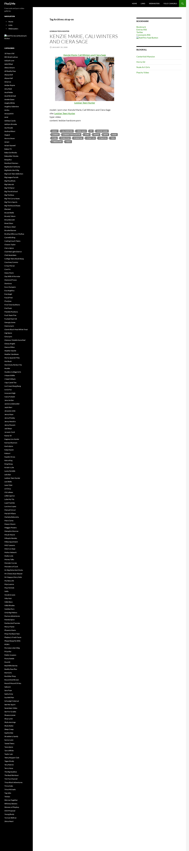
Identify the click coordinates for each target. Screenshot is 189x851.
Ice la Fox (8, 389)
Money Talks (9, 559)
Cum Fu (7, 269)
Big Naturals (9, 184)
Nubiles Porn (9, 609)
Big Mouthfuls (9, 181)
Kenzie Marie (102, 131)
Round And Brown (11, 680)
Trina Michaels (10, 789)
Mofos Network (10, 552)
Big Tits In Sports (10, 202)
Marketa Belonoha (11, 517)
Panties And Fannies (12, 623)
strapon (103, 138)
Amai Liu (7, 82)
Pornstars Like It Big (12, 648)
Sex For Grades (10, 711)
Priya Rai (7, 651)
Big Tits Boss (9, 195)
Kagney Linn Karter (11, 439)
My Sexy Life (9, 581)
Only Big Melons (10, 612)
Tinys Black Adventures (13, 782)
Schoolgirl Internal (11, 701)
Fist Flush (8, 308)
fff (91, 131)
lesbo (86, 134)
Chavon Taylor (10, 244)
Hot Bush (8, 361)
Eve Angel (8, 294)
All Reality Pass (10, 71)
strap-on (91, 138)
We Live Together (11, 800)
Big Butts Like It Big (11, 170)
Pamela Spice (9, 619)
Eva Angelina (9, 290)
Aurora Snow (9, 138)
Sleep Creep (9, 729)
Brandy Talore (9, 216)
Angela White (9, 103)
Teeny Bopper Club (11, 757)
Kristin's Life (9, 467)
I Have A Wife (9, 375)
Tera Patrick (9, 765)
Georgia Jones (9, 322)
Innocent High (10, 393)
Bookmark (141, 27)
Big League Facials (11, 177)
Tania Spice (8, 747)
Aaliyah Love (9, 60)
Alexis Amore (9, 67)
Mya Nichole (9, 588)
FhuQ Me (9, 3)
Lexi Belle (8, 481)
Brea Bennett (9, 220)
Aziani (6, 142)
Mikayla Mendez (10, 538)
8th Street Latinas (11, 57)
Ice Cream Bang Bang (12, 386)
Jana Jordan (9, 400)
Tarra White (9, 750)
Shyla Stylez (8, 726)
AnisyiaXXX (9, 113)
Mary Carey (8, 520)
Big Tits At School (11, 191)
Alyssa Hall (8, 78)
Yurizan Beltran (10, 818)
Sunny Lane (8, 740)
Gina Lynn (8, 336)
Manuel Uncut (10, 510)
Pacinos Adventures (12, 616)
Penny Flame (9, 627)
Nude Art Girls (143, 67)
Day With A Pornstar (12, 276)
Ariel (6, 117)
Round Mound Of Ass (12, 683)
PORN (54, 138)
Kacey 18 (8, 435)
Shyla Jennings (10, 722)
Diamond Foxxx (10, 280)
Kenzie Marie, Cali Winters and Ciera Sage (84, 39)
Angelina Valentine (11, 106)
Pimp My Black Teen (12, 634)
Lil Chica (7, 489)
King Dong (8, 464)
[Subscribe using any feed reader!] (147, 37)
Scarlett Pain (9, 697)
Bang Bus (8, 159)
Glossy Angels (9, 343)
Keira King (8, 460)
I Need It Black (10, 379)
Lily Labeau (8, 492)
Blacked (7, 209)
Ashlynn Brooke (10, 124)
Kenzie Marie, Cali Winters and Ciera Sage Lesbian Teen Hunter (84, 79)
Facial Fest (8, 297)
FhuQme (7, 301)
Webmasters (154, 3)
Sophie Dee (8, 733)
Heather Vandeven (11, 354)
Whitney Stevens (10, 803)
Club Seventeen (10, 255)
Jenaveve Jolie (9, 411)
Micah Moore (9, 535)
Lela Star (7, 474)
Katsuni (7, 453)
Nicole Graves (9, 595)
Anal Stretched (10, 96)
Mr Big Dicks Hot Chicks (13, 570)
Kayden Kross (9, 457)
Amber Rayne (9, 85)
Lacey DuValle (9, 471)
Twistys (7, 796)
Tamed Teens (9, 743)
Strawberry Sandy (11, 736)
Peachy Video (142, 72)
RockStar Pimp (10, 676)
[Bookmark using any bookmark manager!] (16, 37)
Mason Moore (9, 524)
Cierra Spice (9, 248)
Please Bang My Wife (12, 641)
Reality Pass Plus (10, 669)
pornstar (78, 138)
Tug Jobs (7, 793)
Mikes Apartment (11, 542)
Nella (6, 591)
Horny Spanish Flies (12, 358)
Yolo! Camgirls (170, 3)
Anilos (6, 110)
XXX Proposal (9, 811)
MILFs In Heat (9, 549)
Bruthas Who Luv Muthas (14, 234)
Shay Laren (8, 719)
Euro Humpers (10, 287)
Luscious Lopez (10, 506)
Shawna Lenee (9, 715)
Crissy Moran (9, 266)
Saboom (7, 687)
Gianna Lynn (9, 326)
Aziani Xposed (10, 145)
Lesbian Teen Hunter (59, 31)
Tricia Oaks (8, 786)
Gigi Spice (8, 333)
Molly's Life (8, 556)
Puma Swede (9, 658)
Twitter (139, 32)
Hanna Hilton (9, 347)
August (7, 135)
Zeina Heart (8, 821)
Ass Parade (8, 128)
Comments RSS (143, 35)
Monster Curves (10, 563)
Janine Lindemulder (12, 404)
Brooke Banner (10, 230)
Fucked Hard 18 (10, 319)
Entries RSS (141, 29)
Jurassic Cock (9, 432)
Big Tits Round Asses (12, 205)
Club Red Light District (13, 251)
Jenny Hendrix (10, 421)
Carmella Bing (9, 237)
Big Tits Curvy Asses (12, 198)
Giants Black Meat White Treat (16, 329)
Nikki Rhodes (9, 605)
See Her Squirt (9, 704)
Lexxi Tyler (8, 485)
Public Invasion (10, 655)
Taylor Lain (8, 754)
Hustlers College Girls (12, 372)
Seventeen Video (10, 708)
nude (114, 134)
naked (96, 134)
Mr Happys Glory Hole (13, 577)
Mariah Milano (10, 513)
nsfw (105, 134)
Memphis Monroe (11, 531)
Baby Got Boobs (10, 152)
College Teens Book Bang (14, 259)
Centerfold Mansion (145, 56)
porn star (65, 138)
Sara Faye (8, 690)
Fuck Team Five (10, 315)
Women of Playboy (11, 807)
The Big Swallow (10, 772)
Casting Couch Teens (12, 241)
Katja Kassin (9, 450)
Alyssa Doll (8, 75)
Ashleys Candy (10, 121)
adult (54, 131)
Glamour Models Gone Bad (14, 340)
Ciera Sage (81, 131)
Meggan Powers (10, 527)
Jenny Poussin (9, 425)
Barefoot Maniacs (11, 163)
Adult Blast (8, 64)
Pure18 (7, 662)
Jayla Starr (8, 407)
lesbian (55, 134)
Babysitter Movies (11, 156)
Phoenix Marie (10, 630)
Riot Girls (8, 673)
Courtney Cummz (11, 262)
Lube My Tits (9, 499)
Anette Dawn (9, 99)
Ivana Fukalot (9, 397)
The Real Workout (11, 775)
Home (134, 3)
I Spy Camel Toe (10, 382)
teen (113, 138)
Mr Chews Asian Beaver (13, 573)
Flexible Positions (11, 312)
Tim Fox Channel (10, 779)
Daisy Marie (9, 273)
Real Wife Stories (10, 665)
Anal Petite (8, 92)
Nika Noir (8, 598)
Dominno (8, 283)
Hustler (7, 368)
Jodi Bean (8, 428)
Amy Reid (8, 89)
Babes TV (8, 149)
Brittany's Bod (10, 227)
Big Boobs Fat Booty (12, 167)
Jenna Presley (9, 418)
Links (143, 3)
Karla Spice (8, 446)
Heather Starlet (10, 351)
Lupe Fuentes (9, 503)
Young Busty (9, 814)
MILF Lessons (9, 545)
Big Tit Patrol (9, 188)
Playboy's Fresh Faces (12, 637)
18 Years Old (9, 53)
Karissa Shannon (10, 443)
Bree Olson (8, 223)
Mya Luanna (9, 584)
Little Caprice (9, 496)
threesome (57, 142)
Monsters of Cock (11, 566)
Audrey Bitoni (9, 131)
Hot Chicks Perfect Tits (13, 365)
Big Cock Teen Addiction (13, 174)
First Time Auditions (12, 305)
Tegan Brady (9, 761)
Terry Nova (8, 768)
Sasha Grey (8, 694)
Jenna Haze (8, 414)
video (68, 142)
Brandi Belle (9, 213)
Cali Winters (67, 131)
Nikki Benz (8, 602)
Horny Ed (140, 62)
